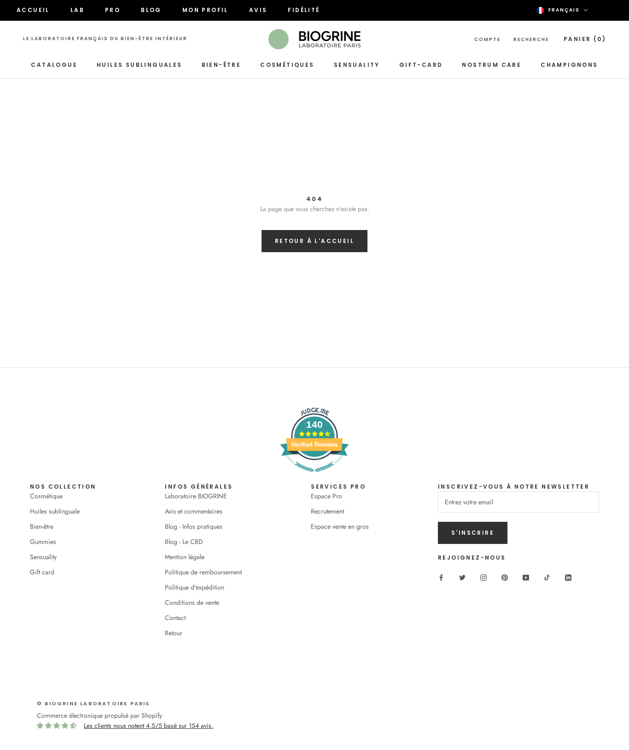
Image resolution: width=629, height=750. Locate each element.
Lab (77, 10)
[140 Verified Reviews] (314, 476)
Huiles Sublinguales (139, 65)
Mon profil (205, 10)
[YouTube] (526, 577)
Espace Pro (326, 496)
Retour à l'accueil (314, 241)
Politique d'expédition (194, 587)
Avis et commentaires (193, 511)
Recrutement (327, 511)
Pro (112, 10)
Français (564, 9)
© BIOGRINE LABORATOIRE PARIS (93, 703)
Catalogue (54, 65)
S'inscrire (472, 533)
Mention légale (184, 556)
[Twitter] (462, 577)
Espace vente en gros (340, 526)
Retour (173, 633)
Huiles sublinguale (55, 511)
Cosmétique (46, 496)
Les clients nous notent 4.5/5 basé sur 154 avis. (148, 725)
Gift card (42, 572)
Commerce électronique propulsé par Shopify (99, 715)
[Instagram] (483, 577)
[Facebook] (441, 577)
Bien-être (221, 65)
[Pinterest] (504, 577)
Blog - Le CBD (184, 541)
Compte (487, 39)
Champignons (569, 65)
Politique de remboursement (203, 572)
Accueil (33, 10)
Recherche (531, 39)
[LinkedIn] (568, 577)
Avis (258, 10)
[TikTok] (547, 577)
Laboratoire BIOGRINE (196, 496)
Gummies (43, 541)
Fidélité (304, 10)
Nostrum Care (491, 65)
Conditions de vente (192, 602)
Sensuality (357, 65)
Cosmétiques (287, 65)
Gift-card (421, 65)
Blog (151, 10)
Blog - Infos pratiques (193, 526)
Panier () (585, 39)
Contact (175, 617)
